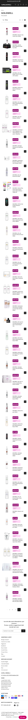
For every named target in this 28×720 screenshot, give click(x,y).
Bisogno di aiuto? (5, 639)
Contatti (3, 656)
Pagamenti (3, 643)
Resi (2, 667)
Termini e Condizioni (18, 716)
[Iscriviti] (23, 630)
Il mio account (4, 670)
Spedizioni (3, 645)
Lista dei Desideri (5, 663)
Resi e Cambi (4, 648)
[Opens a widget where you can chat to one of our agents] (23, 717)
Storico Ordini (4, 665)
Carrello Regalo (4, 661)
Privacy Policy (4, 652)
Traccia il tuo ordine (5, 641)
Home (2, 10)
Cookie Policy (4, 650)
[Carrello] (23, 4)
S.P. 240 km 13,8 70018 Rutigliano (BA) (9, 675)
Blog (2, 654)
